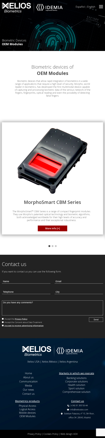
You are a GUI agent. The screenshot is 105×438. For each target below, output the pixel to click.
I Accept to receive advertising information (24, 325)
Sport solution (77, 388)
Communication (28, 381)
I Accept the (15, 319)
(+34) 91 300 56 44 (79, 405)
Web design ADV (69, 433)
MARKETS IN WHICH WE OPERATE (76, 373)
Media (28, 385)
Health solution (76, 385)
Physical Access (27, 406)
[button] (49, 246)
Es (80, 6)
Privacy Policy (21, 319)
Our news (28, 389)
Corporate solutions (76, 381)
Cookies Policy (50, 433)
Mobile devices (27, 412)
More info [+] (52, 228)
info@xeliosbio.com (79, 409)
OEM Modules (27, 416)
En (91, 6)
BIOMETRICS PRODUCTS (27, 401)
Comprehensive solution (76, 392)
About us (28, 377)
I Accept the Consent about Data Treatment (23, 322)
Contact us (28, 393)
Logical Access (27, 409)
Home (28, 373)
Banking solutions (77, 378)
